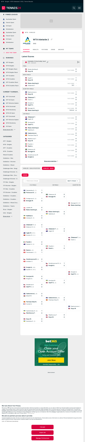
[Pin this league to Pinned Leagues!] (51, 39)
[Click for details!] (51, 70)
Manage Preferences (42, 438)
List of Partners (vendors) (10, 421)
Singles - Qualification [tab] (31, 168)
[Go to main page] (17, 8)
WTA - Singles (30, 32)
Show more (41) (8, 129)
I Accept (42, 427)
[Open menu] (79, 8)
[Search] (74, 8)
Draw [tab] (25, 175)
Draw (53, 49)
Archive (61, 49)
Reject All (42, 432)
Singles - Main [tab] (48, 168)
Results (35, 49)
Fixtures (45, 49)
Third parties (30, 413)
